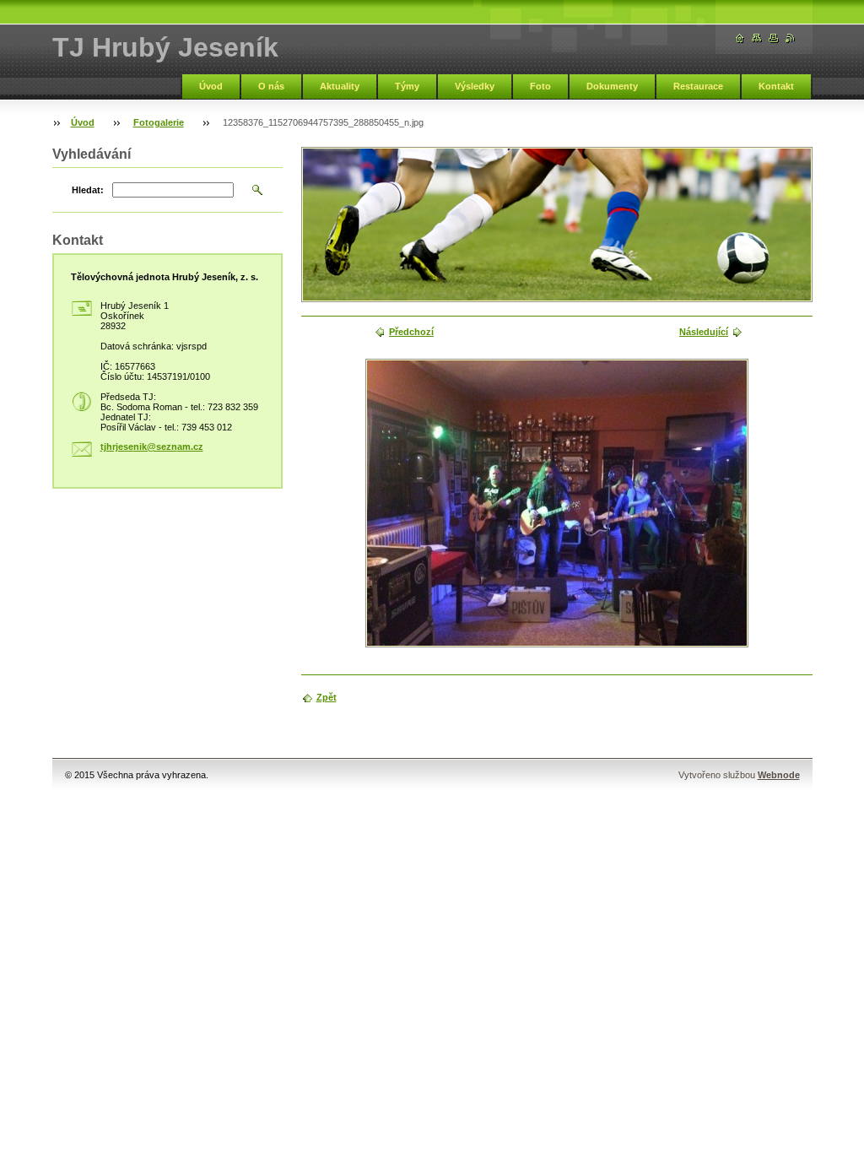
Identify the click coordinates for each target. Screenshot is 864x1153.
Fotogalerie (158, 122)
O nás (271, 86)
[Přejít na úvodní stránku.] (740, 38)
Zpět (326, 697)
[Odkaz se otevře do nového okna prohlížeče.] (556, 503)
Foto (540, 86)
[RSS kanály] (791, 38)
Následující (703, 332)
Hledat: (88, 190)
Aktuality (339, 86)
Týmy (407, 86)
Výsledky (474, 86)
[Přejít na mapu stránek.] (757, 38)
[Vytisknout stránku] (774, 38)
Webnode (779, 775)
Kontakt (776, 86)
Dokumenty (612, 86)
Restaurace (698, 86)
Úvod (211, 86)
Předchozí (411, 332)
